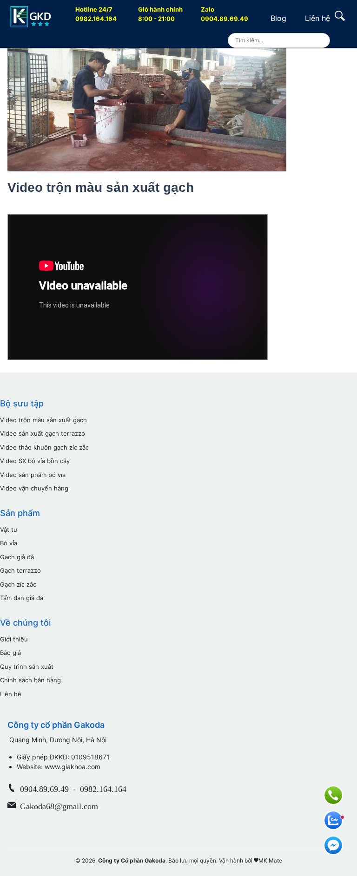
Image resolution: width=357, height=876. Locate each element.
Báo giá (10, 652)
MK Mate (270, 860)
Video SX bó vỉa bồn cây (35, 460)
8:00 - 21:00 (160, 14)
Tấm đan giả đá (21, 597)
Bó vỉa (8, 543)
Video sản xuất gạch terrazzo (42, 433)
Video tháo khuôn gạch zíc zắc (44, 447)
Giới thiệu (14, 639)
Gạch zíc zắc (18, 584)
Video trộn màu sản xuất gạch (43, 420)
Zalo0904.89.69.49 (224, 14)
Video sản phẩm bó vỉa (33, 474)
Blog (278, 18)
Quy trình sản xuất (26, 666)
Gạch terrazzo (20, 570)
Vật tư (8, 529)
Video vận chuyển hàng (34, 488)
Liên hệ (317, 18)
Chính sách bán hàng (30, 680)
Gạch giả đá (17, 557)
